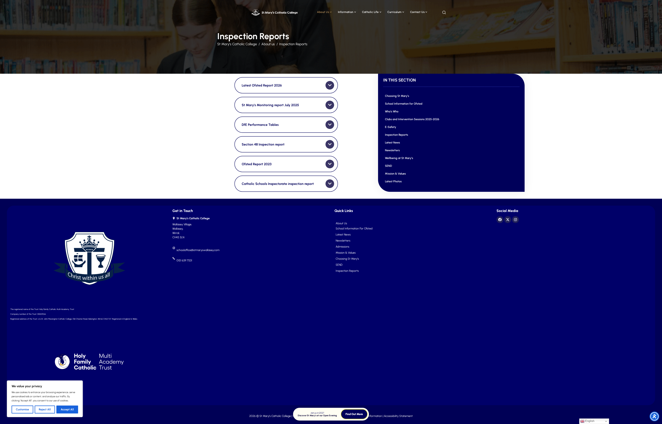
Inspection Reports (396, 134)
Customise (22, 409)
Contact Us (417, 12)
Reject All (45, 409)
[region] (45, 398)
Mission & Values (395, 173)
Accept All (67, 409)
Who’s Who (391, 111)
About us (341, 223)
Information (345, 12)
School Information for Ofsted (403, 103)
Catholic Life (370, 12)
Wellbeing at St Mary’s (399, 158)
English (589, 421)
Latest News (392, 142)
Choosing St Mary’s (397, 96)
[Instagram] (515, 219)
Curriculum (394, 12)
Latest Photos (393, 181)
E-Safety (390, 127)
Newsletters (392, 150)
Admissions (342, 246)
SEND (388, 165)
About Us (323, 12)
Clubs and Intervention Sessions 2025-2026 (412, 119)
